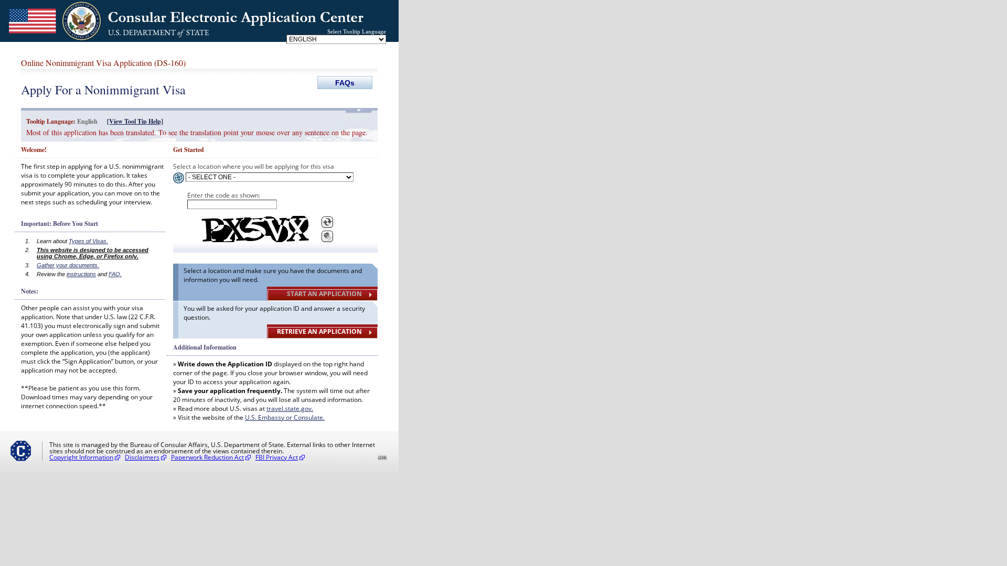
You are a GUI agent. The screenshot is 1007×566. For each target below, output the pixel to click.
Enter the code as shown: (223, 195)
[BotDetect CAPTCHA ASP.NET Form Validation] (253, 229)
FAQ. (115, 274)
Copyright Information (81, 457)
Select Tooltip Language (356, 32)
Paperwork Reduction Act (207, 457)
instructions (81, 274)
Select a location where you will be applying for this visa (253, 166)
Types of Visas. (88, 241)
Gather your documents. (68, 265)
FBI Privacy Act (276, 457)
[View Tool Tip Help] (135, 121)
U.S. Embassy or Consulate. (285, 417)
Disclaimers (142, 457)
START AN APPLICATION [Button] (324, 293)
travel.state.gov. (289, 408)
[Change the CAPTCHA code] (327, 222)
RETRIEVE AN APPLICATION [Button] (319, 331)
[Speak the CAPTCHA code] (327, 236)
